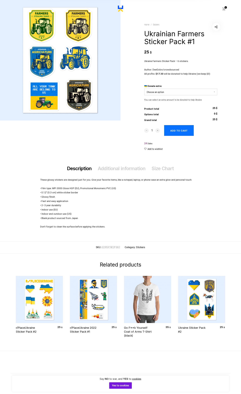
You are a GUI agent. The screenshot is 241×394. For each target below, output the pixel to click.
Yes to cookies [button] (120, 385)
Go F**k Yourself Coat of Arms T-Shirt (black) (138, 331)
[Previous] (22, 308)
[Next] (219, 308)
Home (146, 25)
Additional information (121, 168)
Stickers (156, 25)
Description (79, 168)
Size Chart (163, 168)
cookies (136, 378)
